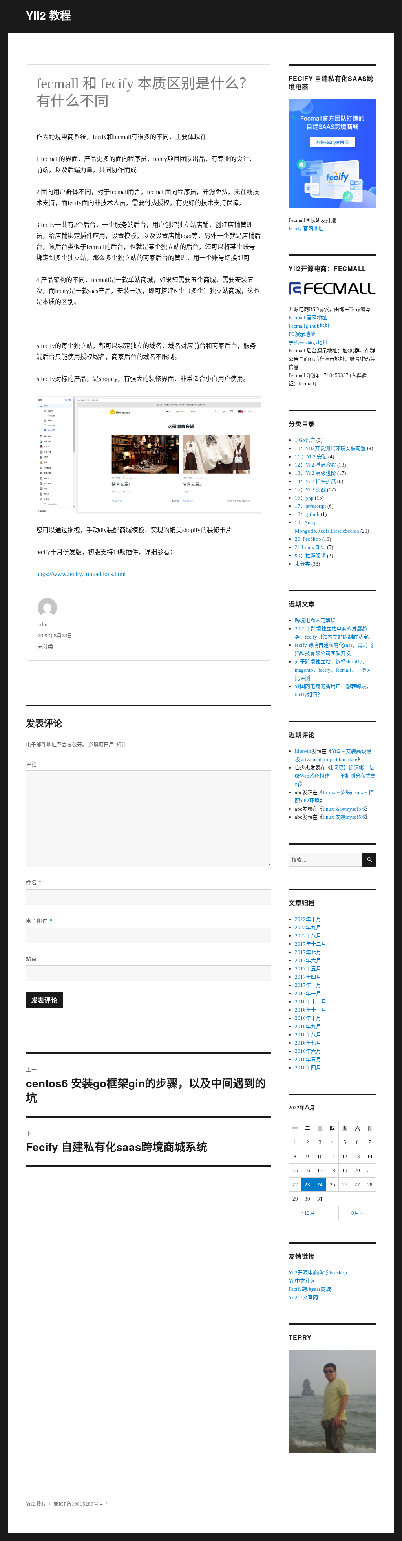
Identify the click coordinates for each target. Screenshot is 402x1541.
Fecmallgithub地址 (309, 326)
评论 (31, 763)
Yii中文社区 (302, 1281)
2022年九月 (308, 927)
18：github (307, 514)
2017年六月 (308, 960)
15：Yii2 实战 (310, 489)
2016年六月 (308, 1051)
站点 (31, 958)
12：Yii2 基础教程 (315, 465)
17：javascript (310, 506)
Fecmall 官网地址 (308, 317)
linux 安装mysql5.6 (344, 809)
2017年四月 (308, 977)
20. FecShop (308, 539)
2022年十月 (308, 919)
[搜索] (369, 860)
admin (44, 624)
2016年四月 (308, 1068)
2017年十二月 (310, 944)
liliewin (303, 751)
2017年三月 (308, 985)
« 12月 (307, 1213)
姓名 (34, 882)
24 (320, 1185)
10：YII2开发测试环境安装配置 (330, 448)
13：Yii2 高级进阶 (315, 473)
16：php (304, 498)
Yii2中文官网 (303, 1297)
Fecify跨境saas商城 (310, 1289)
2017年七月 (308, 952)
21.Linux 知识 (310, 547)
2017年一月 (308, 993)
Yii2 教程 (36, 1504)
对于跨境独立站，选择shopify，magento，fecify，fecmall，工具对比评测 (333, 670)
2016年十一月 (310, 1010)
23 (307, 1185)
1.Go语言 (305, 440)
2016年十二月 (310, 1002)
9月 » (357, 1213)
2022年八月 (308, 936)
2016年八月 (308, 1035)
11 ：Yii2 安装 (311, 456)
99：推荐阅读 (310, 555)
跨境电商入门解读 (315, 620)
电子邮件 (39, 920)
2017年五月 (308, 969)
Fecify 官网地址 (306, 228)
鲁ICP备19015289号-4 (78, 1504)
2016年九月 (308, 1026)
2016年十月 (308, 1018)
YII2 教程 (48, 15)
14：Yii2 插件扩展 (315, 481)
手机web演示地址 (308, 342)
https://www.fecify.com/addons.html (81, 574)
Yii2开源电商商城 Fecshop (318, 1273)
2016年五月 (308, 1059)
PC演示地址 (302, 334)
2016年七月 (308, 1043)
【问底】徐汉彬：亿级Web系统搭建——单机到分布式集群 (335, 776)
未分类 (45, 646)
